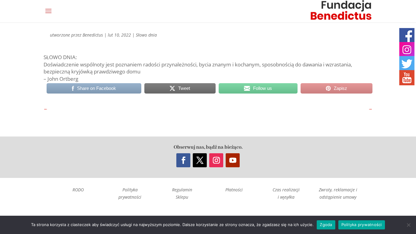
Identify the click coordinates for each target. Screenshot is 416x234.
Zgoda (326, 224)
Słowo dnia (146, 35)
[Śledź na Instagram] (216, 160)
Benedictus (93, 35)
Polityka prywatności (361, 224)
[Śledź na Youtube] (233, 160)
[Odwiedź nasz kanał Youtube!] (406, 77)
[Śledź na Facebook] (183, 160)
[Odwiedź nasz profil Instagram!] (406, 49)
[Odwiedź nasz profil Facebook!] (406, 35)
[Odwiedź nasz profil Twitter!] (406, 63)
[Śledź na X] (200, 160)
